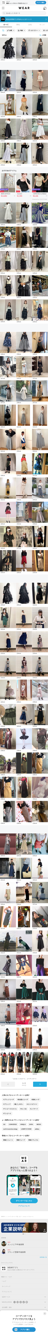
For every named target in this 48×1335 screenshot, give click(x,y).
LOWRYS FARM (26, 1129)
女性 (30, 25)
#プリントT (6, 1104)
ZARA (31, 1124)
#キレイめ (23, 1109)
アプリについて (24, 1206)
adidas (37, 1129)
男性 (18, 25)
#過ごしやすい (18, 1104)
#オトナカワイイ (32, 1104)
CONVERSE (13, 1124)
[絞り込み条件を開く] (3, 30)
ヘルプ (4, 1281)
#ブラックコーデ (8, 1099)
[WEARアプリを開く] (45, 8)
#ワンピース (7, 1113)
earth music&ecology (10, 1129)
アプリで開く (41, 2)
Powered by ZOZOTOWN (39, 199)
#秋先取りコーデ (22, 1099)
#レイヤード (34, 1109)
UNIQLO (23, 1124)
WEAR (3, 1216)
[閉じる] (45, 1313)
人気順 (44, 35)
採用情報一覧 (43, 1257)
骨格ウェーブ (21, 1140)
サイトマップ (6, 1286)
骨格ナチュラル (33, 1140)
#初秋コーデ (35, 1099)
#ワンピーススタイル (10, 1109)
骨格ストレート (8, 1140)
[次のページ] (40, 1084)
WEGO (39, 1124)
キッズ (42, 25)
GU (4, 1124)
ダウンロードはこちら (24, 1201)
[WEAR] (24, 8)
